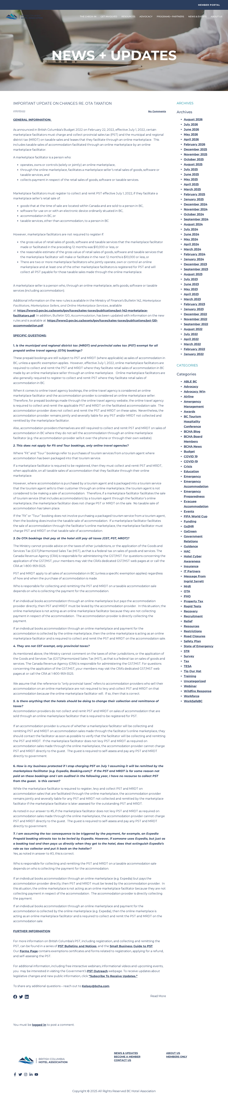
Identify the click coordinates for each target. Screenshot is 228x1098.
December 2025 (195, 149)
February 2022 (194, 349)
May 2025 (191, 179)
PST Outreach (97, 971)
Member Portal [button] (209, 5)
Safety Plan (192, 641)
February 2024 (194, 254)
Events (189, 511)
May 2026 (191, 134)
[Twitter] (20, 1074)
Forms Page (29, 951)
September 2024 (196, 219)
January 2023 (194, 309)
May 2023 (191, 289)
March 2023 (192, 299)
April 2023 (191, 294)
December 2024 (195, 204)
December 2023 (195, 264)
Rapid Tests (192, 606)
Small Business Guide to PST (131, 946)
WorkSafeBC (193, 701)
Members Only (176, 1056)
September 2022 (196, 324)
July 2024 (191, 229)
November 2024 (196, 209)
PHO (187, 596)
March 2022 (192, 344)
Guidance (191, 546)
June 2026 (191, 129)
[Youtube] (36, 1074)
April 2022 (191, 339)
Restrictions (193, 631)
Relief (188, 621)
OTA (187, 591)
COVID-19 (191, 461)
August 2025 (193, 164)
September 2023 (196, 269)
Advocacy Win (194, 391)
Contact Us (122, 1060)
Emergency (192, 476)
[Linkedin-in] (31, 1074)
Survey (189, 656)
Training (190, 676)
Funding (190, 521)
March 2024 (192, 249)
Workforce (191, 696)
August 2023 (193, 274)
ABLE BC (190, 381)
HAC (187, 551)
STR (187, 651)
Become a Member (127, 1056)
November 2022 (195, 319)
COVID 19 (191, 456)
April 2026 (191, 139)
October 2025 (194, 159)
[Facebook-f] (15, 1074)
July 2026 (191, 124)
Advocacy (191, 386)
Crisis (188, 466)
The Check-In (88, 16)
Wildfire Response (197, 691)
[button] (15, 997)
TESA (187, 666)
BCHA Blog (192, 431)
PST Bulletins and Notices (77, 946)
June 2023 (191, 284)
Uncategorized (195, 681)
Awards (189, 411)
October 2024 (194, 214)
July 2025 (191, 169)
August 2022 (193, 329)
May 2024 (191, 239)
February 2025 (194, 194)
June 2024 (191, 234)
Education (191, 471)
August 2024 (193, 224)
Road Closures (194, 636)
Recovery (191, 611)
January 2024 (194, 259)
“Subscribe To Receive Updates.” (113, 976)
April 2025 (191, 184)
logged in (39, 1024)
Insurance (191, 566)
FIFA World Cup (195, 516)
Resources (191, 626)
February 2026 (194, 144)
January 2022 (194, 354)
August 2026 (193, 119)
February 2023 (194, 304)
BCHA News (193, 446)
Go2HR (189, 526)
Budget (189, 451)
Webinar (190, 686)
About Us (173, 1053)
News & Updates (126, 1053)
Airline (189, 396)
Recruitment (193, 616)
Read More (158, 996)
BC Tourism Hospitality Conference (192, 421)
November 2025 (195, 154)
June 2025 (191, 174)
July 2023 (191, 279)
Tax (186, 661)
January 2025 (194, 199)
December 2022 (195, 314)
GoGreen (190, 531)
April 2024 (191, 244)
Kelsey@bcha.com (95, 986)
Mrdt (187, 586)
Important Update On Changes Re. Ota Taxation (62, 103)
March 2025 (192, 189)
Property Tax (193, 601)
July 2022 (191, 334)
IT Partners (192, 571)
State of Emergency (198, 646)
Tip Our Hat (192, 671)
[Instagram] (25, 1074)
